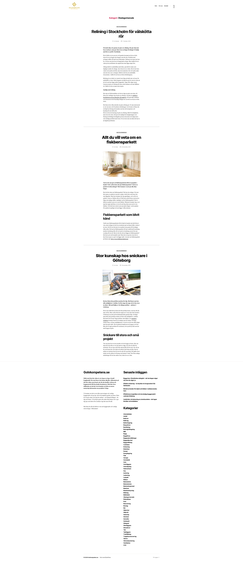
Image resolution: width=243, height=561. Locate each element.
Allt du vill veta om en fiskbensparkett (121, 139)
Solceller (126, 519)
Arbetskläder (127, 414)
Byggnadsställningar (130, 438)
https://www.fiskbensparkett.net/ (119, 239)
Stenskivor (126, 528)
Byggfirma (126, 436)
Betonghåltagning (129, 429)
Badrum (125, 418)
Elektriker (126, 449)
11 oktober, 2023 (127, 41)
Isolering (126, 473)
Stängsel (126, 523)
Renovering (127, 503)
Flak (124, 455)
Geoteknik (126, 460)
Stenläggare (127, 525)
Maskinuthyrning (128, 490)
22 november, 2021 (126, 147)
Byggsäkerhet (127, 440)
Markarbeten (127, 484)
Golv (124, 462)
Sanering (126, 514)
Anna (116, 147)
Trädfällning (127, 534)
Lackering (126, 475)
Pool (124, 501)
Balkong (126, 420)
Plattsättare (127, 499)
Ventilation (126, 543)
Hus (124, 471)
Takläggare (127, 532)
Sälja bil (125, 512)
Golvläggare (127, 464)
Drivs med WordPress (105, 557)
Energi (125, 451)
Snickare (126, 517)
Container (126, 444)
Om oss (161, 6)
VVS (124, 545)
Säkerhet (126, 510)
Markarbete (127, 482)
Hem (156, 6)
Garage (125, 458)
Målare (125, 479)
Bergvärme (126, 425)
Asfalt (125, 416)
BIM (124, 431)
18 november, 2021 (126, 265)
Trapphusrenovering (129, 536)
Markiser (126, 488)
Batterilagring (127, 423)
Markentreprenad (128, 486)
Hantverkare (127, 468)
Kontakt (166, 6)
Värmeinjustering (129, 541)
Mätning (126, 493)
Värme (125, 538)
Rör (124, 508)
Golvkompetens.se (93, 557)
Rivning (125, 506)
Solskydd (126, 521)
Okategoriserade (121, 26)
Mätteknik (126, 495)
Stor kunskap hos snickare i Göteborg (121, 258)
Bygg (125, 434)
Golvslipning (127, 466)
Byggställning (127, 442)
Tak (124, 530)
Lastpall (125, 477)
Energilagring (127, 453)
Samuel (117, 41)
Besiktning (126, 427)
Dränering (126, 447)
